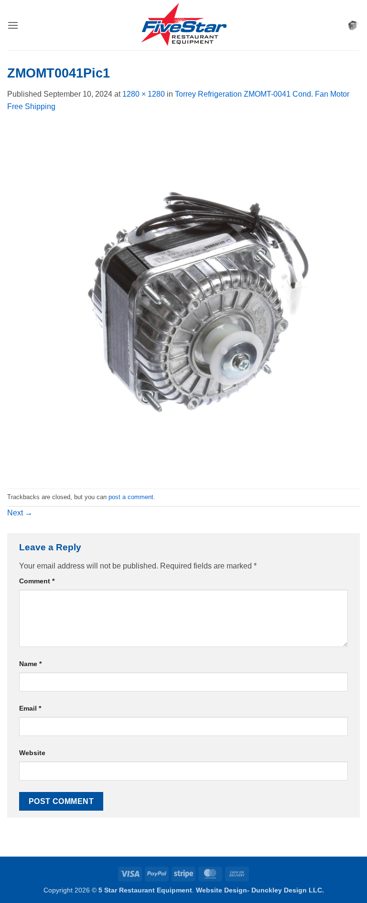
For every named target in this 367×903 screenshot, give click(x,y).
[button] (13, 25)
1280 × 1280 (143, 94)
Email (30, 708)
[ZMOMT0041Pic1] (183, 300)
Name (30, 664)
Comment (36, 581)
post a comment (130, 497)
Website (32, 753)
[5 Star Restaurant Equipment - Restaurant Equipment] (183, 25)
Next (19, 513)
